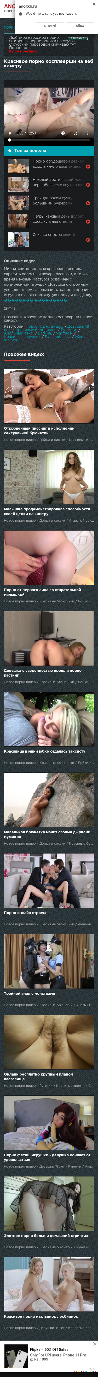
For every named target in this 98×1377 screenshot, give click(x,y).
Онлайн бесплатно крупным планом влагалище (38, 1077)
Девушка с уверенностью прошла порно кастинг (43, 673)
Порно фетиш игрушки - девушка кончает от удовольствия (47, 1158)
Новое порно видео (44, 326)
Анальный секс (18, 333)
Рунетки (68, 330)
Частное (64, 333)
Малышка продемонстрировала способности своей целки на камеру (47, 512)
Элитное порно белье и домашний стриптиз (46, 1236)
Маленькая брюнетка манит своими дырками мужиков (47, 835)
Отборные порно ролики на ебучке (42, 41)
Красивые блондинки (35, 330)
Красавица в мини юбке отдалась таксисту (44, 751)
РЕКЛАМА (78, 38)
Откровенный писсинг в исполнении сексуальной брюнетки (39, 431)
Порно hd (18, 48)
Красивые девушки (22, 336)
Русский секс (57, 336)
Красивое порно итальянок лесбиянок (41, 1316)
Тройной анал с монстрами (29, 993)
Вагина (44, 333)
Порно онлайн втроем (25, 913)
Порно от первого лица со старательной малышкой (42, 592)
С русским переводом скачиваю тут (42, 44)
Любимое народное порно (34, 37)
